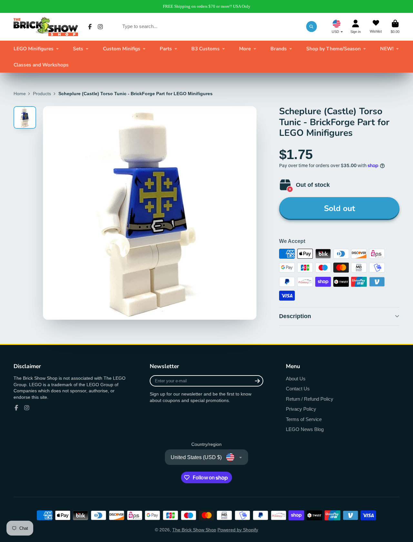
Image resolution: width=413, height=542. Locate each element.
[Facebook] (90, 27)
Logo (46, 27)
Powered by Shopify (237, 529)
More (245, 48)
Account (355, 27)
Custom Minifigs (121, 48)
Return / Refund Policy (309, 399)
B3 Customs (205, 48)
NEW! (387, 48)
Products (42, 93)
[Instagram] (100, 27)
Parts (166, 48)
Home (20, 93)
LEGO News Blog (305, 429)
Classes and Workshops (41, 64)
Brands (278, 48)
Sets (78, 48)
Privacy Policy (301, 409)
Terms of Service (304, 419)
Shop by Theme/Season (333, 48)
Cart (395, 27)
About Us (296, 378)
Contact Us (298, 388)
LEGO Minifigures (34, 48)
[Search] (311, 26)
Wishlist (376, 27)
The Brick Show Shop (194, 529)
